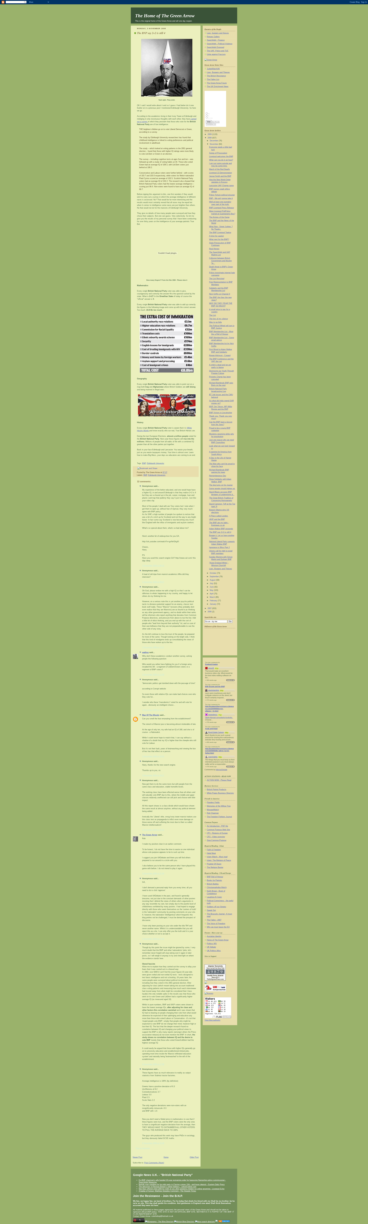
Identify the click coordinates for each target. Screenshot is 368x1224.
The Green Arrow (149, 835)
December (214, 141)
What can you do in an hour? (221, 160)
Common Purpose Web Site (218, 830)
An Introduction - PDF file (217, 826)
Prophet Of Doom (214, 864)
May (212, 590)
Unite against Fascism (216, 54)
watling (145, 652)
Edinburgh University (155, 463)
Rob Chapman (213, 813)
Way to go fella (215, 322)
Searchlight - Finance (216, 40)
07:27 (165, 472)
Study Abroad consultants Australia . (219, 718)
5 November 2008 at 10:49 (153, 1143)
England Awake (211, 664)
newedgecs (212, 715)
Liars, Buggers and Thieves (218, 72)
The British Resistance (216, 76)
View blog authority (212, 1020)
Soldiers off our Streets (216, 907)
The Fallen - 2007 (214, 920)
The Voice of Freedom (216, 924)
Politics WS (212, 944)
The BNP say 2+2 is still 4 (151, 33)
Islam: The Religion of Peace (219, 860)
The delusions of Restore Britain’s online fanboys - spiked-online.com (167, 1187)
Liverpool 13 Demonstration (220, 173)
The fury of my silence (218, 319)
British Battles (213, 884)
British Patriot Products (216, 790)
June (212, 587)
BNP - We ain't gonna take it (221, 198)
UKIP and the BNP (217, 519)
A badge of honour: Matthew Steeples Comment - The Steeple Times (167, 1191)
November (214, 144)
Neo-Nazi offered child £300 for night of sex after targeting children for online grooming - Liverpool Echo (181, 1189)
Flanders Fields (213, 803)
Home (166, 1157)
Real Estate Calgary (216, 732)
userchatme (212, 757)
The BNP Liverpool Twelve (220, 233)
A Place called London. (218, 516)
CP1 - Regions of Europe (217, 833)
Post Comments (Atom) (154, 1163)
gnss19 (211, 668)
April (212, 594)
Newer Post (137, 1157)
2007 (210, 608)
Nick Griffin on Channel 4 (219, 294)
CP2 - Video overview (216, 837)
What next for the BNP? (219, 239)
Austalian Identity (214, 936)
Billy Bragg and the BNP (215, 687)
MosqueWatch (213, 810)
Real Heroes (214, 249)
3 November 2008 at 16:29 (153, 710)
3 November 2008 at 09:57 (153, 582)
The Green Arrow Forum (217, 83)
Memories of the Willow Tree (219, 806)
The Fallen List (213, 79)
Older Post (194, 1157)
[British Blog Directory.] (184, 1222)
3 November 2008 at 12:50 (153, 675)
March (212, 597)
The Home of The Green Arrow (164, 15)
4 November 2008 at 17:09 (153, 1064)
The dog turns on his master (221, 485)
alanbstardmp (213, 690)
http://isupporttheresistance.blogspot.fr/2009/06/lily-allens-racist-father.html (219, 751)
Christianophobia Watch (217, 887)
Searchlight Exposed (215, 47)
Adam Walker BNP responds (221, 529)
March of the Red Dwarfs (219, 169)
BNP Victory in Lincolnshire (220, 413)
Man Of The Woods (150, 715)
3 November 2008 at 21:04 (153, 873)
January (213, 604)
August (213, 580)
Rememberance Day (217, 476)
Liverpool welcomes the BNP (221, 157)
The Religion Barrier (215, 867)
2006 (210, 612)
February (214, 601)
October (213, 573)
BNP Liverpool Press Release (221, 208)
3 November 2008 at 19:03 (153, 756)
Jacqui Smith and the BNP (220, 176)
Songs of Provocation (218, 153)
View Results (216, 122)
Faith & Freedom (214, 850)
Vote (209, 122)
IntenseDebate (221, 770)
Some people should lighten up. (222, 489)
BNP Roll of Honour (215, 877)
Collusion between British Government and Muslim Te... (220, 260)
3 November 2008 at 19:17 (153, 775)
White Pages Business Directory (220, 793)
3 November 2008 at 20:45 (153, 830)
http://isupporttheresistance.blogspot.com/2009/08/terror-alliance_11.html (219, 708)
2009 (210, 134)
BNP (144, 463)
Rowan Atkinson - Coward (219, 356)
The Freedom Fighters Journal (219, 817)
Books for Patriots (214, 880)
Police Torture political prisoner (222, 195)
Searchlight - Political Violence (219, 44)
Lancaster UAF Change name (221, 186)
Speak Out (211, 910)
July (212, 583)
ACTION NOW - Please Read (219, 780)
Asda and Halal (211, 729)
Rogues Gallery (213, 37)
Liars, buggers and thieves (218, 33)
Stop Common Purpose (216, 840)
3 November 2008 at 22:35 (153, 939)
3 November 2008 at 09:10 (153, 566)
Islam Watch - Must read (217, 857)
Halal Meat (211, 853)
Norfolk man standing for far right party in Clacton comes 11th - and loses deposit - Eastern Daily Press (182, 1184)
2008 (210, 138)
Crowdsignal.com (211, 124)
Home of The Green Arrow (217, 940)
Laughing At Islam (214, 897)
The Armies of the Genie (219, 217)
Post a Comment (143, 1148)
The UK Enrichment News (217, 87)
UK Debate (211, 947)
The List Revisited (216, 279)
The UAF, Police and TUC (217, 51)
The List (212, 315)
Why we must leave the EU (218, 927)
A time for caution (216, 236)
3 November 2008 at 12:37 (153, 647)
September (214, 577)
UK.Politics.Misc (214, 951)
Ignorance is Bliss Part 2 (219, 547)
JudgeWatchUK (213, 69)
